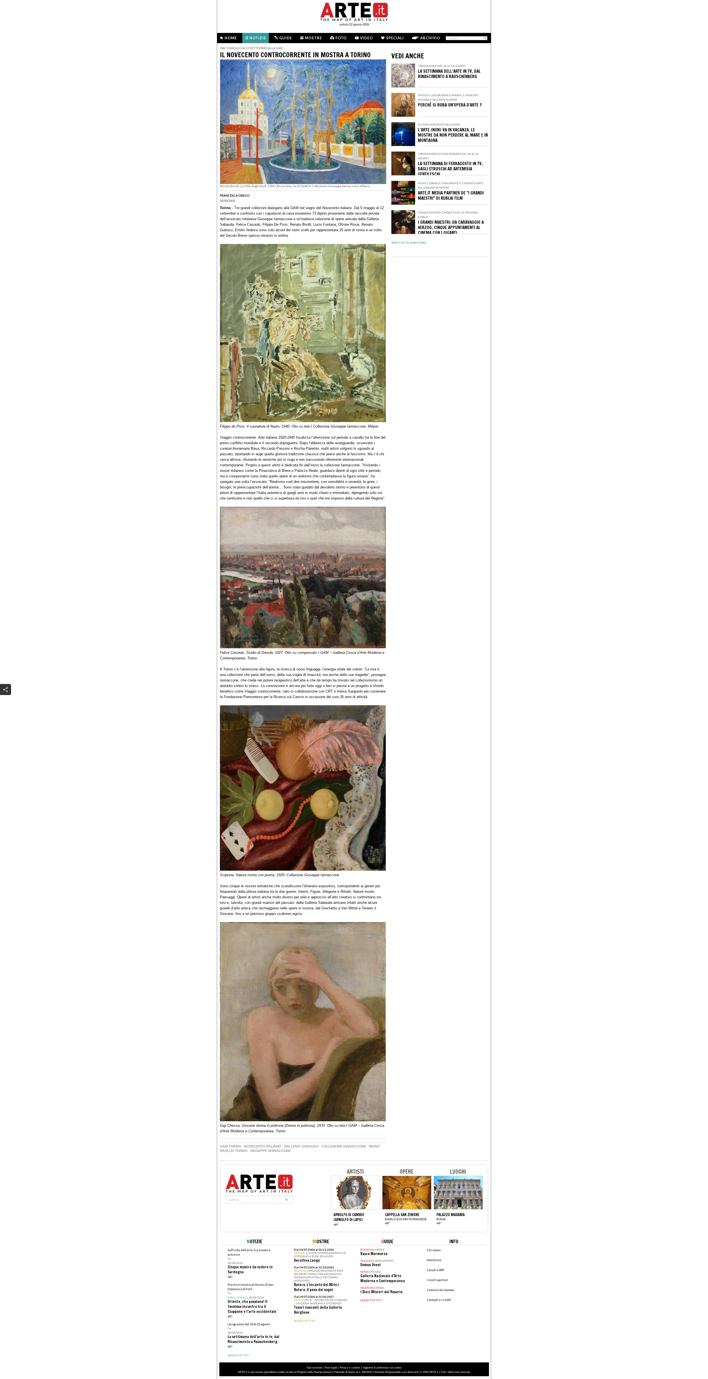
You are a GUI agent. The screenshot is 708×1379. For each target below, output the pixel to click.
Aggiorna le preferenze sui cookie (382, 1367)
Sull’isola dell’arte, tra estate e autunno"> (250, 1261)
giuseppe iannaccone (270, 1151)
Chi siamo (434, 1250)
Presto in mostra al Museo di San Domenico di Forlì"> (252, 1298)
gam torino (230, 1146)
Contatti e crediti (439, 1300)
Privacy (344, 1367)
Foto (341, 38)
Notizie (257, 38)
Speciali (395, 38)
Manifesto (434, 1260)
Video (366, 38)
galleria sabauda (301, 1146)
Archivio (430, 38)
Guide (285, 38)
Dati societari (314, 1367)
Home (231, 38)
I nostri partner (437, 1280)
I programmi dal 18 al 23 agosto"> (253, 1333)
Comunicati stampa (440, 1290)
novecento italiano (262, 1146)
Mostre (313, 38)
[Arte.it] (354, 11)
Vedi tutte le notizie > (409, 242)
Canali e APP (435, 1270)
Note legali (331, 1367)
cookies (356, 1367)
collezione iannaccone (343, 1146)
